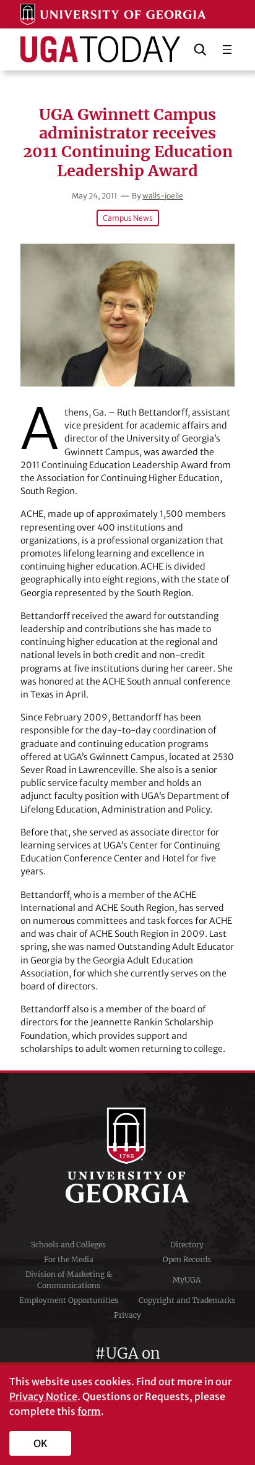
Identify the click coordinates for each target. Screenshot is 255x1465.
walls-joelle (162, 195)
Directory (187, 1244)
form (89, 1411)
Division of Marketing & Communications (68, 1280)
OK (40, 1443)
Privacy (127, 1315)
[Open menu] (227, 49)
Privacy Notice (43, 1396)
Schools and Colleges (68, 1244)
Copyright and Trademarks (187, 1300)
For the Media (68, 1259)
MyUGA (187, 1279)
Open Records (187, 1259)
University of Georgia (127, 1155)
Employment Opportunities (68, 1300)
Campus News (128, 218)
